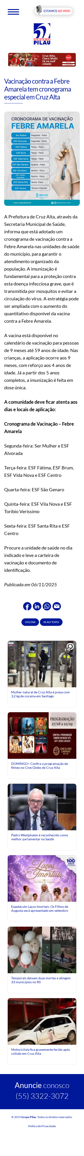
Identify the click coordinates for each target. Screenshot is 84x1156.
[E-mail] (56, 605)
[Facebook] (27, 605)
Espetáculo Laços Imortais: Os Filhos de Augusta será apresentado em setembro (39, 908)
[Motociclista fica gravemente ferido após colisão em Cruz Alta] (42, 1038)
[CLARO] (42, 59)
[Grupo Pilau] (42, 33)
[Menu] (13, 11)
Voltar (30, 622)
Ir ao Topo (51, 622)
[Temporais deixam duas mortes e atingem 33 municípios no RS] (42, 950)
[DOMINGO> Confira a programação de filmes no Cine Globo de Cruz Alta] (42, 735)
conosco (42, 1085)
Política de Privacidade (42, 1126)
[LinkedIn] (37, 605)
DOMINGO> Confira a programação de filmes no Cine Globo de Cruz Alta (39, 765)
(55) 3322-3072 (42, 1095)
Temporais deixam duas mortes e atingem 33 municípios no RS (41, 980)
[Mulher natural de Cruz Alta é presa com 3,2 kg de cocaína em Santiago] (42, 666)
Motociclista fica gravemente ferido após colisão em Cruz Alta (40, 1051)
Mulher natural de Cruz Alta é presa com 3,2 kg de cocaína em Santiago (40, 694)
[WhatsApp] (47, 605)
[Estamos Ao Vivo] (53, 11)
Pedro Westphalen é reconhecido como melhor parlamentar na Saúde (39, 837)
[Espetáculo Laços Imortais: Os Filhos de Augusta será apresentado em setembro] (42, 900)
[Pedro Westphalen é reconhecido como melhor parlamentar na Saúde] (42, 826)
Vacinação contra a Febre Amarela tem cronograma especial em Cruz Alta (37, 89)
